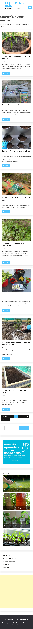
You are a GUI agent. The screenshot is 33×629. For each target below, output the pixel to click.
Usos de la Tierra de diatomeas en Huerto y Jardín (16, 343)
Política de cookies (9, 561)
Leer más (5, 73)
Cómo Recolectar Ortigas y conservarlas (13, 244)
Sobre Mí (6, 564)
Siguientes (5, 419)
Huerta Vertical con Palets (12, 105)
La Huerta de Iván (15, 4)
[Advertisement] (16, 591)
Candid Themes (16, 625)
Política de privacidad (10, 558)
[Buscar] (24, 428)
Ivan (4, 61)
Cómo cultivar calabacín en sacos (16, 197)
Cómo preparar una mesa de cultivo (14, 391)
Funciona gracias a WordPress (11, 623)
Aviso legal (7, 555)
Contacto (7, 567)
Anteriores (5, 416)
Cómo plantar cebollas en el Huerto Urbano (16, 57)
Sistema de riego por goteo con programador (15, 295)
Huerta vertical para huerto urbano (16, 151)
